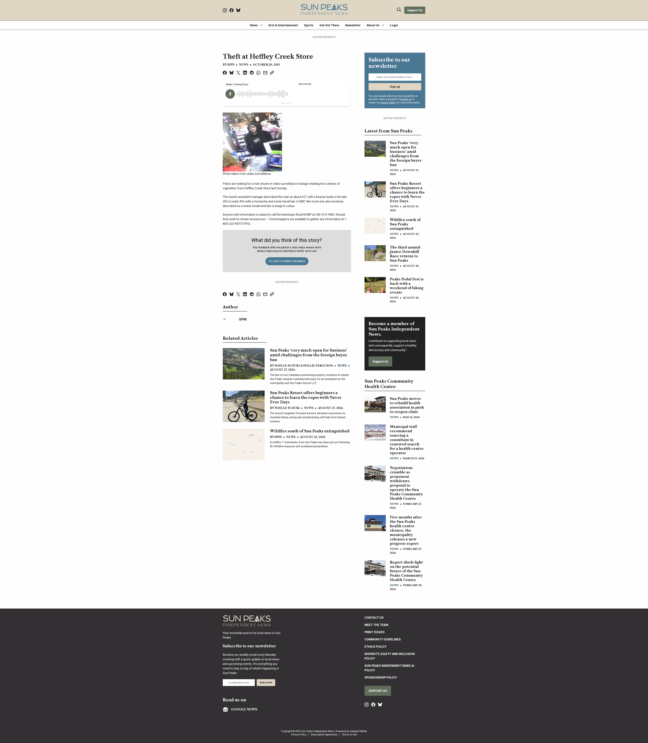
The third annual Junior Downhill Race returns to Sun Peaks (405, 254)
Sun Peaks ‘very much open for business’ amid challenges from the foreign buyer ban (308, 355)
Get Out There (329, 25)
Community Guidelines (382, 639)
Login (394, 25)
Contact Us (374, 617)
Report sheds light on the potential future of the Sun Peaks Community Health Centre (406, 571)
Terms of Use (349, 734)
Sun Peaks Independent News (317, 731)
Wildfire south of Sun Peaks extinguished (309, 431)
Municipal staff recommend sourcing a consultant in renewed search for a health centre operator (407, 440)
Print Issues (374, 632)
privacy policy (388, 102)
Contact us (405, 99)
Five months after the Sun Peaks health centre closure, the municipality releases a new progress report (406, 530)
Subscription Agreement (324, 734)
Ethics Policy (375, 646)
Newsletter (353, 25)
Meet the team (376, 625)
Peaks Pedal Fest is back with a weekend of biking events (407, 285)
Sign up (395, 86)
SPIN (231, 64)
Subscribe (266, 682)
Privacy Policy (298, 734)
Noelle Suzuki (287, 365)
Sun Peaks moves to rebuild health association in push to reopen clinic (407, 405)
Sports (308, 25)
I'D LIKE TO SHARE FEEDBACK (287, 261)
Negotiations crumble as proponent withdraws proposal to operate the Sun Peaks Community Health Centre (406, 483)
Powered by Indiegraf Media (351, 731)
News (254, 25)
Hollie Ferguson (318, 365)
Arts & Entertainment (283, 25)
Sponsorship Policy (380, 677)
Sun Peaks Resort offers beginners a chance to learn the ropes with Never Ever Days (306, 398)
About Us (373, 25)
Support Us (415, 10)
